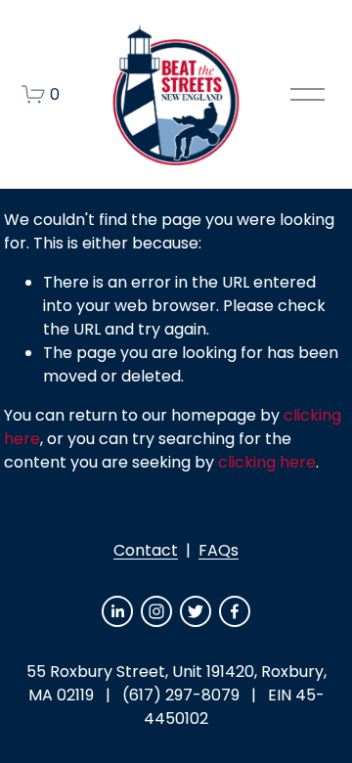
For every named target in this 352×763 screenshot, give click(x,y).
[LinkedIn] (117, 611)
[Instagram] (156, 611)
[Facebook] (234, 611)
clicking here (267, 462)
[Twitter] (195, 611)
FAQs (218, 550)
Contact (145, 550)
